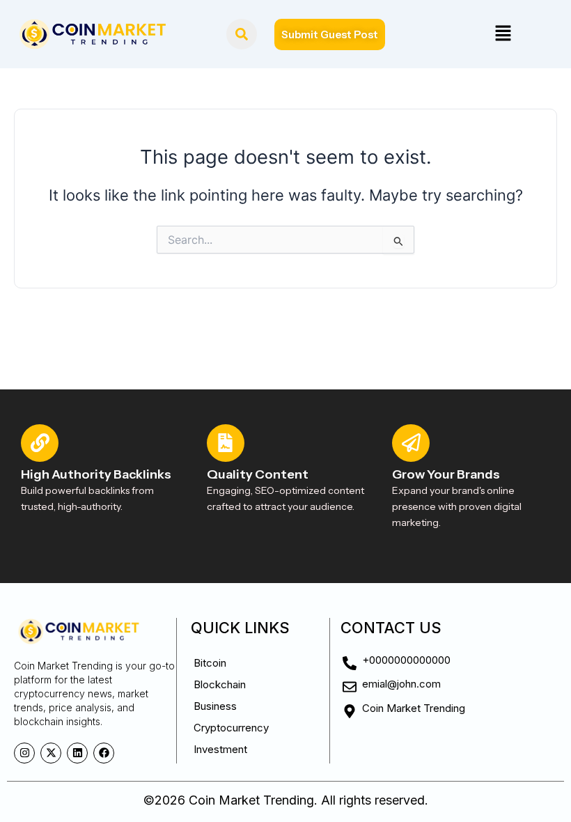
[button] (503, 34)
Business (215, 706)
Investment (220, 749)
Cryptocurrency (231, 727)
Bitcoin (210, 662)
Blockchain (220, 684)
